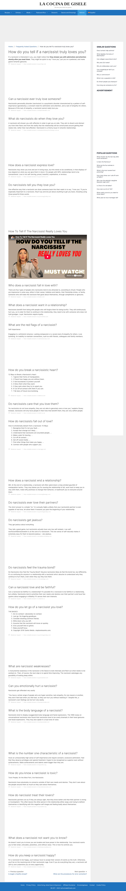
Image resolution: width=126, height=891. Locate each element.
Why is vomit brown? (103, 74)
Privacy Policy (31, 885)
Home (10, 47)
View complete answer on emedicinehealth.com (36, 110)
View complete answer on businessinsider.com (36, 702)
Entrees (18, 12)
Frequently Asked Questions (26, 47)
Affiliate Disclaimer (69, 885)
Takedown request (15, 64)
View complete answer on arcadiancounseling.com (37, 536)
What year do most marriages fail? (107, 197)
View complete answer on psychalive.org (34, 806)
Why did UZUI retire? (103, 62)
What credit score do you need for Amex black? (107, 193)
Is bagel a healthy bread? (17, 874)
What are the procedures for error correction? (70, 874)
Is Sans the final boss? (104, 162)
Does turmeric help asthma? (105, 50)
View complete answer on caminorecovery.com (36, 338)
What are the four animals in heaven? (105, 166)
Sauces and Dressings (68, 12)
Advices (82, 12)
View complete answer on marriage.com (34, 449)
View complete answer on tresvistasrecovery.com (37, 787)
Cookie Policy (100, 885)
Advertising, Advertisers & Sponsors (49, 885)
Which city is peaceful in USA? (106, 78)
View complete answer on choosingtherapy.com (36, 494)
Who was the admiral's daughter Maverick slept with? (107, 181)
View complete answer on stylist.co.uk (34, 413)
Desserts (54, 12)
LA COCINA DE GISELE (63, 4)
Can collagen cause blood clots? (107, 59)
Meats (28, 12)
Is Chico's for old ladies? (104, 185)
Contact (92, 885)
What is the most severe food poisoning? (106, 171)
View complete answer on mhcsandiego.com (35, 579)
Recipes (7, 12)
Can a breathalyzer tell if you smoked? (105, 70)
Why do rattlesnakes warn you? (106, 66)
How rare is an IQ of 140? (104, 189)
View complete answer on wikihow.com (34, 395)
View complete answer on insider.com (33, 297)
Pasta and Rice (41, 12)
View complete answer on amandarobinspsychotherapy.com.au (41, 130)
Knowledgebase (82, 885)
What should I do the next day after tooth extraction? (108, 157)
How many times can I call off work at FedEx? (108, 176)
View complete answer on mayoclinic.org (34, 764)
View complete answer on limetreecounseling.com (37, 847)
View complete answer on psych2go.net (34, 64)
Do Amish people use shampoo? (107, 81)
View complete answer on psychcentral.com (35, 176)
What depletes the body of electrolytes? (105, 54)
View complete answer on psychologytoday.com (37, 196)
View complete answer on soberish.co (34, 598)
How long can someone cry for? (107, 85)
